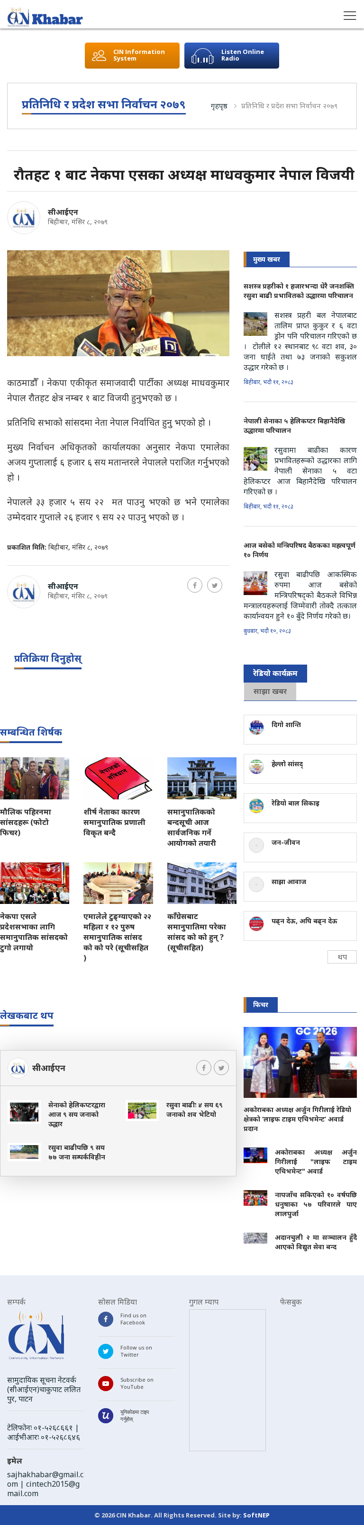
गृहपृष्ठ (219, 105)
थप (342, 957)
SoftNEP (256, 1515)
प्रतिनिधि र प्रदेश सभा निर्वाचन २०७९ (289, 105)
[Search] (14, 17)
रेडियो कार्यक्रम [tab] (275, 673)
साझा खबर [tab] (270, 691)
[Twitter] (214, 585)
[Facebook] (194, 585)
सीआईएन (63, 212)
